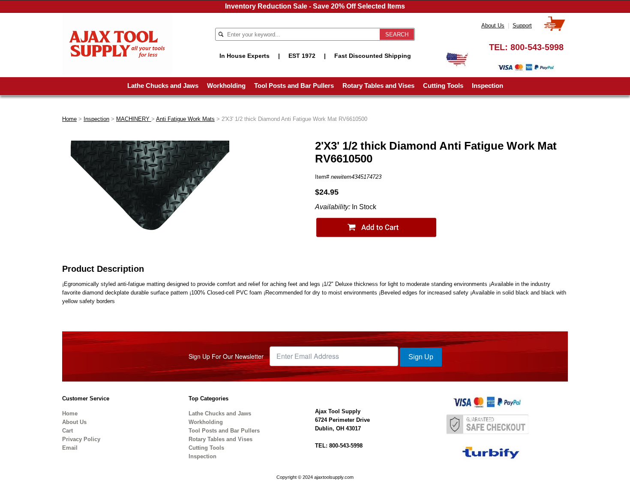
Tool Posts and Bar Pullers (294, 85)
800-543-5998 (537, 47)
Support (522, 25)
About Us (492, 25)
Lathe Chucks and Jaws (162, 85)
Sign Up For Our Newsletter (226, 356)
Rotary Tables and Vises (378, 85)
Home (69, 119)
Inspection (487, 85)
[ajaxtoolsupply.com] (117, 43)
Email (70, 448)
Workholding (226, 85)
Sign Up (420, 357)
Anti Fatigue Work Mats (185, 119)
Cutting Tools (443, 85)
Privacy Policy (81, 439)
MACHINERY (133, 119)
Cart (67, 430)
